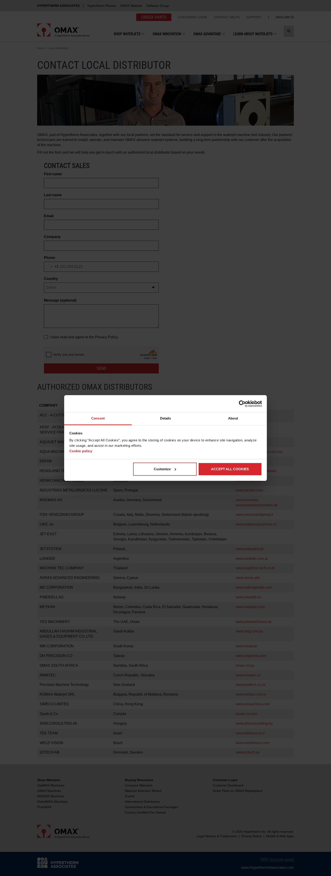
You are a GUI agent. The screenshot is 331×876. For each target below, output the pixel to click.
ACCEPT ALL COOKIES (230, 469)
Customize (162, 469)
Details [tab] (165, 418)
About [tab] (233, 418)
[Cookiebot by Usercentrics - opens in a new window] (242, 403)
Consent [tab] (98, 418)
